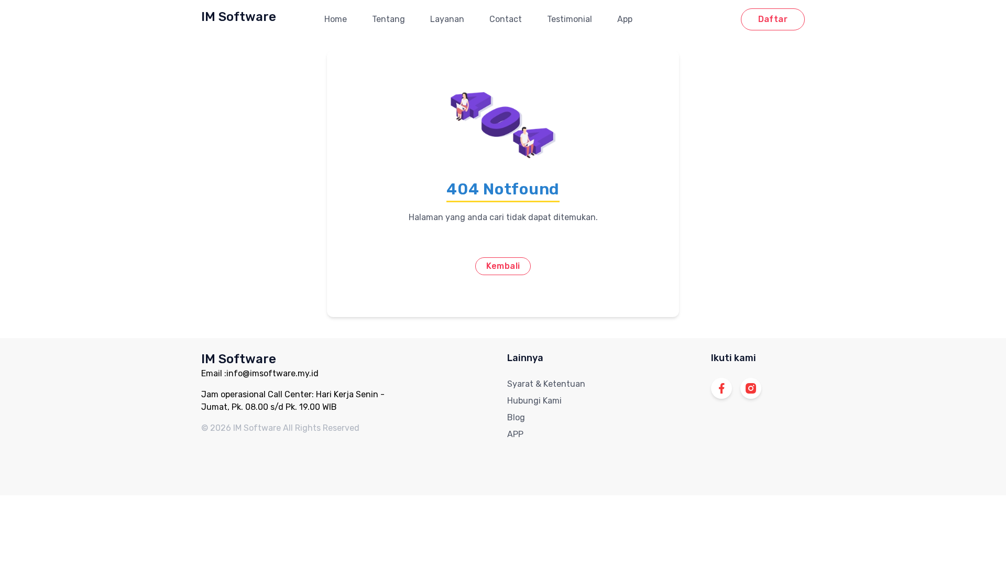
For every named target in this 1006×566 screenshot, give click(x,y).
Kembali (503, 266)
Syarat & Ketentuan (546, 384)
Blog (516, 417)
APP (515, 434)
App (624, 19)
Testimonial (569, 19)
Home (335, 19)
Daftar (773, 19)
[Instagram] (751, 388)
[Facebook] (721, 388)
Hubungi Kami (534, 401)
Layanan (447, 19)
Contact (505, 19)
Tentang (388, 19)
